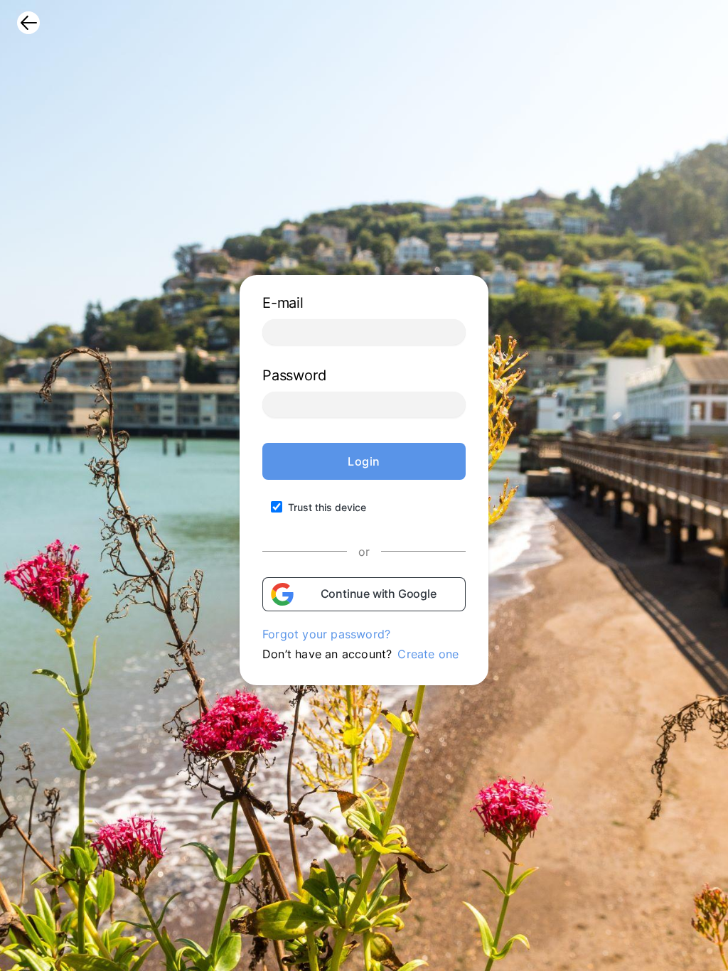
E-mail (283, 302)
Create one (428, 654)
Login (364, 461)
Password (294, 375)
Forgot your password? (326, 634)
